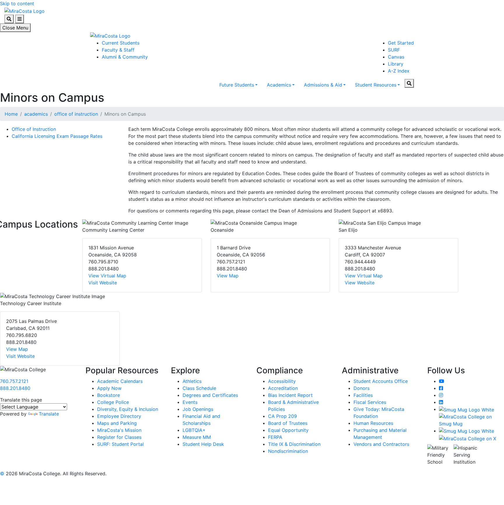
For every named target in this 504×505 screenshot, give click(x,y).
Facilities (363, 395)
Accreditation (283, 388)
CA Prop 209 (282, 416)
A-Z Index (399, 71)
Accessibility (282, 381)
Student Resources (375, 85)
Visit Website (102, 283)
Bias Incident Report (290, 395)
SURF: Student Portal (120, 444)
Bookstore (108, 395)
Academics (279, 85)
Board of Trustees (287, 423)
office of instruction (76, 114)
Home (11, 114)
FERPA (275, 437)
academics (36, 114)
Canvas (396, 57)
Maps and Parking (117, 423)
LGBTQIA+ (194, 430)
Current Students (120, 43)
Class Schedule (199, 388)
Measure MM (197, 437)
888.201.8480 (15, 388)
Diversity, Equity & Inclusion (127, 409)
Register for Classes (119, 437)
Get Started (401, 43)
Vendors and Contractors (381, 444)
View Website (359, 283)
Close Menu (15, 28)
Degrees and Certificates (210, 395)
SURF (394, 50)
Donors (362, 388)
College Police (113, 402)
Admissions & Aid (323, 85)
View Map (228, 276)
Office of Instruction (34, 129)
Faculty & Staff (118, 50)
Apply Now (109, 388)
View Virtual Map (107, 276)
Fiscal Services (370, 402)
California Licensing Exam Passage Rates (57, 136)
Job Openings (198, 409)
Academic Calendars (120, 381)
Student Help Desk (203, 444)
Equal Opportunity (288, 430)
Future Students (236, 85)
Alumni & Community (125, 57)
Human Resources (373, 423)
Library (395, 64)
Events (190, 402)
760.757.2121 (14, 381)
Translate (49, 414)
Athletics (192, 381)
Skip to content (17, 3)
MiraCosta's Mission (119, 430)
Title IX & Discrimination (294, 444)
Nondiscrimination (288, 451)
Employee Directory (119, 416)
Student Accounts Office (381, 381)
